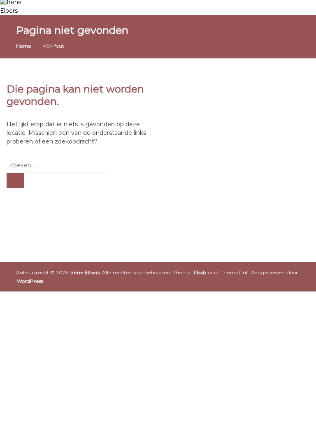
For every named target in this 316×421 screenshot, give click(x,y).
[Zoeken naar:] (58, 165)
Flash (200, 272)
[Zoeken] (15, 180)
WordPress (30, 281)
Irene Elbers (85, 272)
